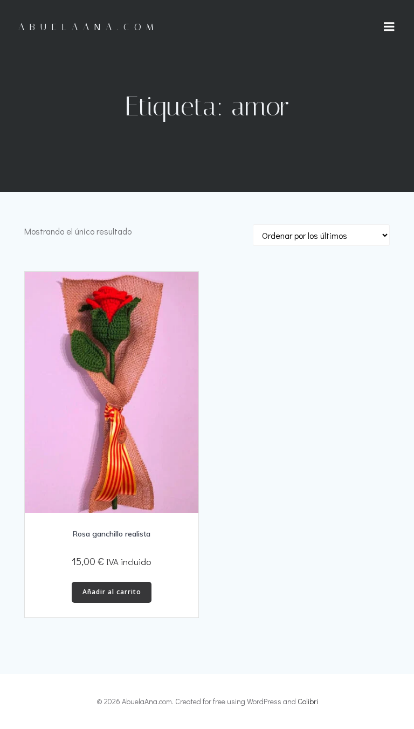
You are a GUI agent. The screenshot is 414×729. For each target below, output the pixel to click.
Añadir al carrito (111, 591)
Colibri (308, 701)
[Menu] (389, 27)
